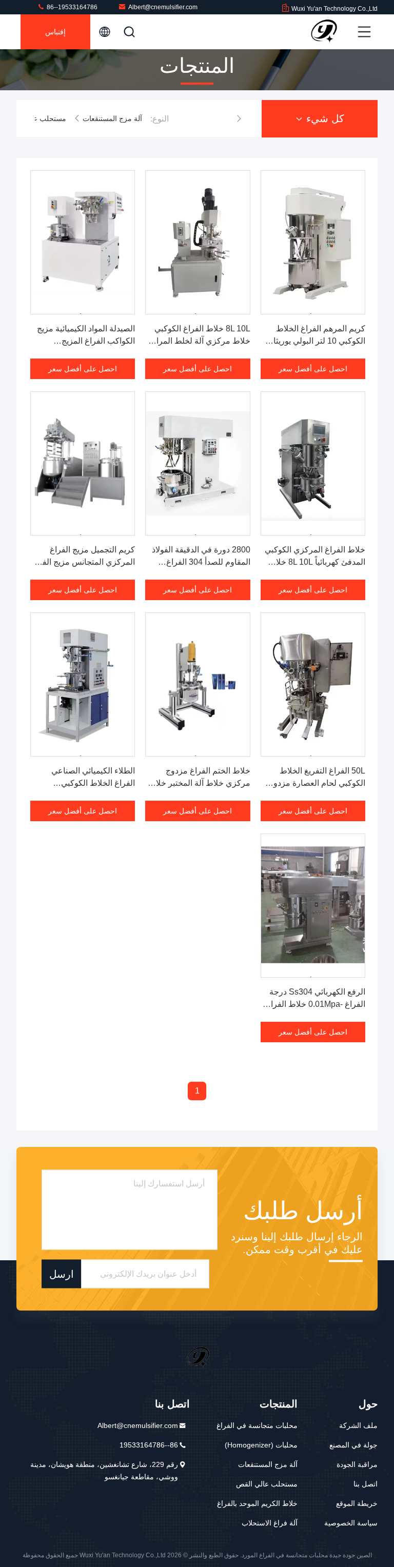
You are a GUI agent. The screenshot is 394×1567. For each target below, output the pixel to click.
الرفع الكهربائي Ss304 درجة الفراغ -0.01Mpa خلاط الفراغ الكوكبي (315, 1004)
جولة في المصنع (353, 1445)
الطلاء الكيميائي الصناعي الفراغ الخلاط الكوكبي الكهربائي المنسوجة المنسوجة (84, 783)
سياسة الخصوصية (351, 1523)
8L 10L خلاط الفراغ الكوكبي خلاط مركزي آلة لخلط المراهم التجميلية (198, 341)
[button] (239, 118)
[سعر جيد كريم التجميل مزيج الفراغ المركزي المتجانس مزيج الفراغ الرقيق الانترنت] (82, 463)
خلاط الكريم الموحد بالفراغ (257, 1503)
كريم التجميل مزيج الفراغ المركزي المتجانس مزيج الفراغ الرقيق (83, 562)
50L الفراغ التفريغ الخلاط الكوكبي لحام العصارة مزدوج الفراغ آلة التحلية (316, 783)
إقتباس (55, 32)
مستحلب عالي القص (35, 118)
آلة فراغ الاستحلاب (270, 1523)
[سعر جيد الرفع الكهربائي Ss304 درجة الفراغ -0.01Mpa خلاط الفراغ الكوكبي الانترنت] (313, 905)
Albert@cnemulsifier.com (163, 7)
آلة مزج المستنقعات (112, 118)
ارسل (61, 1273)
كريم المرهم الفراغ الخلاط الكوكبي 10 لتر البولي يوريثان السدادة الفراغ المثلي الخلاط (316, 341)
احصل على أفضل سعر (313, 369)
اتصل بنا (365, 1484)
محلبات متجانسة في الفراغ (257, 1425)
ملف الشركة (358, 1425)
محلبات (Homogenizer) (261, 1445)
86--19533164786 (71, 7)
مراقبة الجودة (357, 1464)
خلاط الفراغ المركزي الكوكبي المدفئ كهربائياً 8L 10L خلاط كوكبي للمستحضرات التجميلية (314, 562)
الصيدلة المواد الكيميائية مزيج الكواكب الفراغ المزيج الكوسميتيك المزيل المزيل (86, 341)
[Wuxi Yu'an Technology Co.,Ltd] (322, 31)
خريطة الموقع (357, 1503)
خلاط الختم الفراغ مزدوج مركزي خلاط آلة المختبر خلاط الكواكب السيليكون (199, 783)
